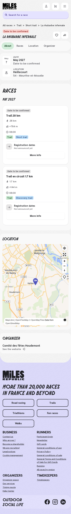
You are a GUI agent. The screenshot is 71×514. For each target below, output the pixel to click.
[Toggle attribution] (65, 320)
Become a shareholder (13, 444)
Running (41, 466)
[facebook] (49, 502)
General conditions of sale (49, 455)
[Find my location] (64, 248)
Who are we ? (9, 440)
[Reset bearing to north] (64, 270)
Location (33, 46)
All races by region (46, 469)
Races (20, 46)
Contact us (8, 437)
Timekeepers (43, 480)
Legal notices (9, 451)
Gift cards (42, 444)
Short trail (31, 25)
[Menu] (64, 6)
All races (7, 25)
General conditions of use (49, 448)
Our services (9, 483)
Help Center (8, 491)
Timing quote (9, 487)
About (7, 46)
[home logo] (13, 375)
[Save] (56, 35)
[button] (35, 285)
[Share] (64, 35)
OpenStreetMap (12, 323)
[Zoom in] (64, 261)
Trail (19, 25)
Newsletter (42, 440)
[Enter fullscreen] (64, 254)
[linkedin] (64, 502)
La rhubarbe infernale (53, 25)
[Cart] (55, 6)
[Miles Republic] (10, 6)
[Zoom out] (64, 265)
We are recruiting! (11, 448)
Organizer (49, 46)
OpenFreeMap (22, 319)
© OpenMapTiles (36, 319)
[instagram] (56, 502)
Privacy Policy (44, 451)
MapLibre (9, 319)
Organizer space (11, 480)
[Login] (46, 6)
